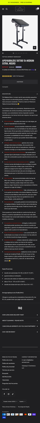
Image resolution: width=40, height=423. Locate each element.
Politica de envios (7, 360)
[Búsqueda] (6, 9)
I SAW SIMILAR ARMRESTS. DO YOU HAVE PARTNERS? (18, 326)
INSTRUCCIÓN (6, 377)
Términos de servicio (8, 370)
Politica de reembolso (8, 363)
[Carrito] (37, 9)
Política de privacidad (8, 367)
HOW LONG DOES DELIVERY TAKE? (13, 315)
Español (22, 401)
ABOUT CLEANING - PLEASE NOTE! (13, 320)
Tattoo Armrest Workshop (11, 57)
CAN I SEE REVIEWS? (8, 332)
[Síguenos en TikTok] (13, 394)
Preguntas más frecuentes (10, 383)
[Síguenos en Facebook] (4, 394)
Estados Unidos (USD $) (9, 401)
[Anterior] (3, 53)
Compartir (5, 87)
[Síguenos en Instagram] (8, 394)
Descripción (6, 94)
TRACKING (5, 380)
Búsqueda (5, 373)
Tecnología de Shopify (23, 406)
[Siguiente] (37, 53)
